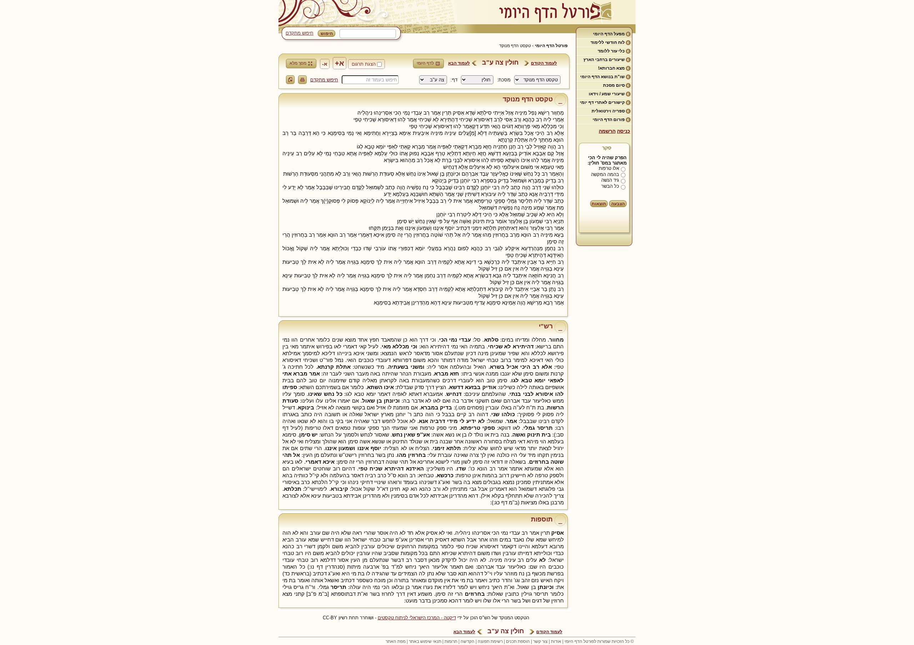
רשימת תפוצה (490, 641)
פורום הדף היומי (609, 119)
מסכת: (504, 79)
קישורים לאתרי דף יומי (602, 102)
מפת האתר (396, 641)
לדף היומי (425, 63)
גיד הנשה (610, 180)
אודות (556, 641)
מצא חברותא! (611, 68)
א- (324, 64)
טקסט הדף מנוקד (515, 45)
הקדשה (467, 641)
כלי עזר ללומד (611, 51)
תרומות (451, 641)
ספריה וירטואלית (608, 111)
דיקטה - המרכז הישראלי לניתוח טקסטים (417, 617)
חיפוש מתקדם (299, 33)
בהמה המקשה (605, 174)
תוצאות (599, 203)
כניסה (623, 131)
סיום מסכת (614, 85)
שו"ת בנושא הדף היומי (602, 76)
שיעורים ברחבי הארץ (604, 59)
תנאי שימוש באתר (425, 641)
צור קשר (540, 641)
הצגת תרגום (364, 64)
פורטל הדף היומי (551, 45)
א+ (339, 63)
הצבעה (618, 203)
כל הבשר (610, 186)
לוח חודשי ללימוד (608, 42)
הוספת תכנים (518, 641)
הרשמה (607, 131)
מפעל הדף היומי (609, 33)
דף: (454, 79)
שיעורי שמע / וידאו (607, 93)
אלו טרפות (609, 168)
